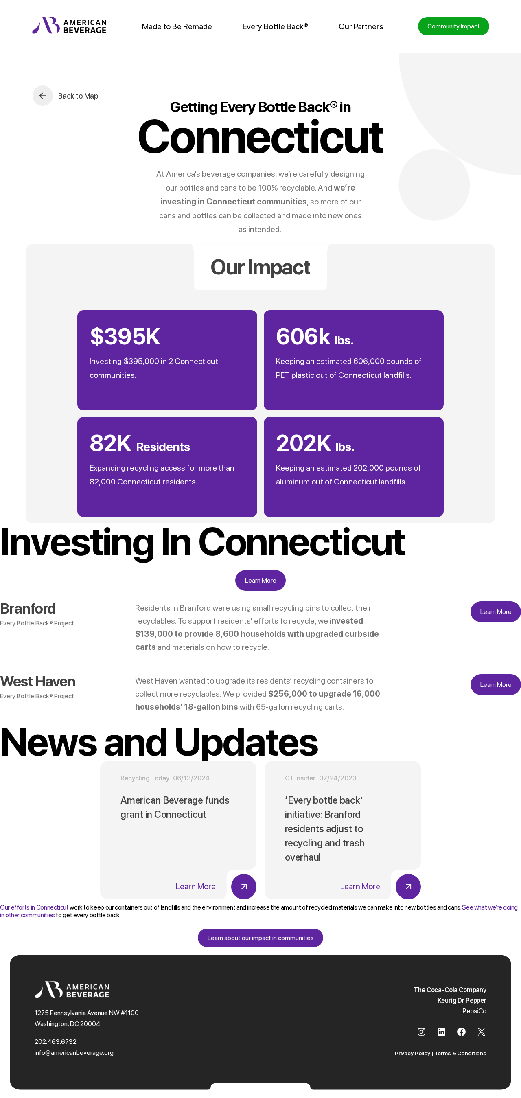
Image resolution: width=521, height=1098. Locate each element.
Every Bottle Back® (275, 26)
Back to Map (78, 96)
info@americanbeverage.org (74, 1052)
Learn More (260, 580)
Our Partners (361, 26)
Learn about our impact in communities (261, 938)
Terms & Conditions (460, 1053)
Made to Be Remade (177, 26)
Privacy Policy (412, 1053)
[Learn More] (243, 886)
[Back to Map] (43, 95)
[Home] (69, 32)
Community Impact (453, 26)
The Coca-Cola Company (450, 990)
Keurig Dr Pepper (462, 1000)
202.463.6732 (56, 1041)
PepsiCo (474, 1011)
